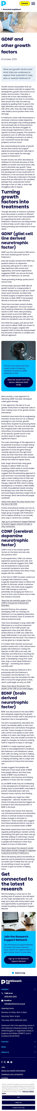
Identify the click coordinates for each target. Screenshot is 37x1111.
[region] (18, 1095)
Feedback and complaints (12, 1074)
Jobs (3, 1067)
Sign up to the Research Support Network (18, 960)
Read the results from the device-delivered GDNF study (18, 382)
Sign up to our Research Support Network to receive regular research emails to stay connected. (18, 524)
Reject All (18, 1102)
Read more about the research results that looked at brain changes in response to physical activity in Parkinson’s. (18, 850)
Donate (24, 3)
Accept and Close (18, 1108)
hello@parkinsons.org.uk (14, 1004)
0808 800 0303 (10, 996)
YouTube (8, 1062)
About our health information (13, 1071)
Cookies (4, 1078)
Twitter (5, 1062)
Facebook (1, 1062)
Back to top (20, 973)
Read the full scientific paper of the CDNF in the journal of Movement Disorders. (16, 603)
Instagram (11, 1062)
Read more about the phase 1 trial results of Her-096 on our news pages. (17, 687)
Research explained (12, 9)
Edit (18, 1097)
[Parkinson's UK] (3, 3)
